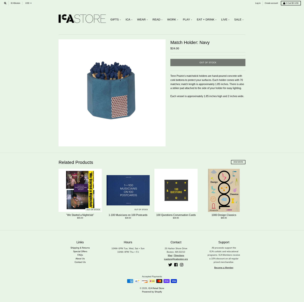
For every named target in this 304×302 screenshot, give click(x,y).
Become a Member (223, 267)
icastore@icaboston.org (176, 259)
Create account (271, 3)
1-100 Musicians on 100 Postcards (128, 215)
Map (170, 255)
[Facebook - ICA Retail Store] (176, 265)
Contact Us (80, 262)
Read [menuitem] (156, 19)
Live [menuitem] (224, 19)
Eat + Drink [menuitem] (205, 19)
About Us (80, 258)
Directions (179, 255)
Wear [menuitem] (141, 19)
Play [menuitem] (186, 19)
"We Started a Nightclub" (80, 215)
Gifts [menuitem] (114, 19)
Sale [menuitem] (237, 19)
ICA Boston (15, 3)
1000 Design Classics (224, 215)
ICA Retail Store (156, 288)
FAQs (80, 255)
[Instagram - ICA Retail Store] (182, 265)
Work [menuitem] (171, 19)
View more (238, 162)
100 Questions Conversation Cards (176, 215)
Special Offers (80, 251)
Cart (292, 3)
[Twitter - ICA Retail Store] (170, 265)
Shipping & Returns (80, 247)
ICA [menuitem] (128, 19)
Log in (258, 3)
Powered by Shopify (152, 291)
